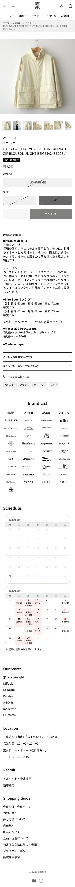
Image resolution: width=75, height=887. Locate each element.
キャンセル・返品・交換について (21, 366)
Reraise (8, 696)
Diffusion (9, 684)
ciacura (42, 871)
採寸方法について (14, 819)
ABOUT (65, 16)
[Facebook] (34, 880)
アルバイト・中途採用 (17, 779)
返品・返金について (15, 838)
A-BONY (8, 702)
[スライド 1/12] (6, 125)
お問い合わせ (11, 813)
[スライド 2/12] (17, 125)
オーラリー (40, 384)
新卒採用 (8, 785)
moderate (9, 709)
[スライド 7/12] (69, 125)
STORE (22, 16)
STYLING (36, 16)
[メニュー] (4, 6)
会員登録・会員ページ (17, 807)
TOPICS (51, 16)
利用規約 (8, 826)
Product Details (12, 234)
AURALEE (10, 139)
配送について (11, 832)
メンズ (54, 384)
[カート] (70, 6)
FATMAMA (9, 715)
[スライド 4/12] (37, 125)
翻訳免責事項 (11, 857)
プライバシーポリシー (17, 851)
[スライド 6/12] (58, 125)
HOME (9, 16)
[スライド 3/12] (27, 125)
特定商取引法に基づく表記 (20, 845)
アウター (24, 384)
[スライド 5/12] (48, 125)
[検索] (13, 6)
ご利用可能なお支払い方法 (17, 357)
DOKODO (9, 690)
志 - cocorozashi (13, 677)
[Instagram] (41, 880)
